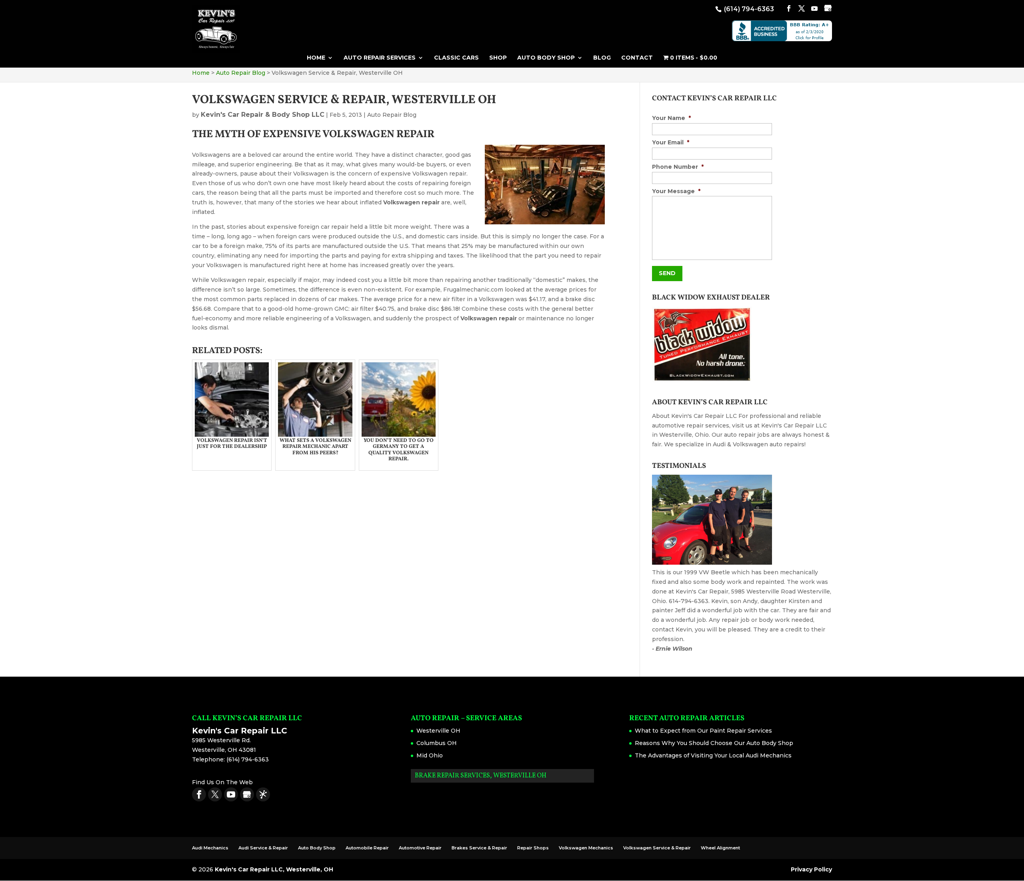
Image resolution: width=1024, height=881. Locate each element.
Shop (498, 58)
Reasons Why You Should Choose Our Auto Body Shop (714, 743)
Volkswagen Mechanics (586, 848)
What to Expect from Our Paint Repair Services (703, 730)
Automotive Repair (420, 848)
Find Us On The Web (222, 782)
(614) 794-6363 (748, 9)
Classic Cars (456, 58)
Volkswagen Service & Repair (657, 848)
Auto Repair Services (380, 58)
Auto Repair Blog (391, 114)
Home (316, 58)
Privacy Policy (811, 869)
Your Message (676, 191)
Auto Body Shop (546, 58)
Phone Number (678, 166)
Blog (602, 58)
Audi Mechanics (210, 848)
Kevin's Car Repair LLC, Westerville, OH (274, 869)
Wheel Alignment (720, 848)
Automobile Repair (367, 848)
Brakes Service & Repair (479, 848)
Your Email (670, 142)
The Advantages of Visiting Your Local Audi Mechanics (713, 755)
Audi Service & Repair (263, 848)
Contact (637, 58)
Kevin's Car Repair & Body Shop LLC (262, 114)
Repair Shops (533, 848)
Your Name (671, 118)
